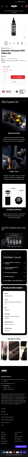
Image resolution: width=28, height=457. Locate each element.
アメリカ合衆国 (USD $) (19, 1)
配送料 (2, 58)
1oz (11, 70)
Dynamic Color (6, 48)
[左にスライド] (2, 27)
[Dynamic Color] (4, 372)
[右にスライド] (25, 27)
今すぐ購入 (14, 81)
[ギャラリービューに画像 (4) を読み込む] (13, 43)
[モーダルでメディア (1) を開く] (14, 27)
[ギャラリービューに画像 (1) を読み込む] (6, 43)
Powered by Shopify (18, 454)
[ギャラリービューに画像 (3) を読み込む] (10, 43)
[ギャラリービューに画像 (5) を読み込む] (18, 43)
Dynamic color (9, 296)
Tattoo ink (7, 330)
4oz (5, 70)
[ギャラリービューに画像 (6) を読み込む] (21, 43)
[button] (2, 6)
